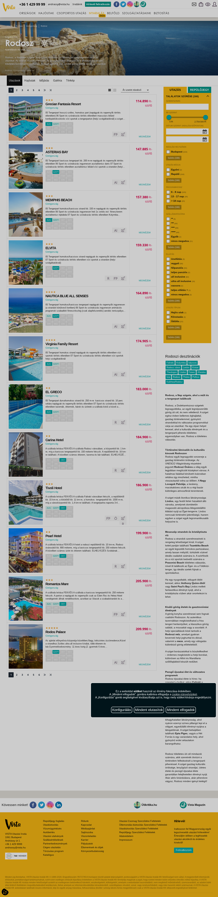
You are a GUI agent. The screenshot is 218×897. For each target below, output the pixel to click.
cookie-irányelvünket (184, 694)
